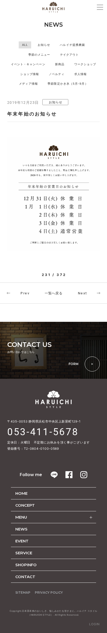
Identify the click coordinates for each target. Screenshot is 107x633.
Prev (25, 293)
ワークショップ (85, 64)
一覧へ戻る (54, 293)
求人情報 (80, 74)
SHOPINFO (26, 564)
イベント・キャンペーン (28, 64)
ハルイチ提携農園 (72, 45)
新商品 (59, 64)
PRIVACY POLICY (49, 592)
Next (82, 293)
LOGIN (94, 624)
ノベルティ (57, 74)
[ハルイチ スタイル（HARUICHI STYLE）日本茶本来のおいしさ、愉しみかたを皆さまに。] (53, 7)
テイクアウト (69, 54)
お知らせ (44, 45)
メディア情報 (28, 83)
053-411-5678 (42, 432)
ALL (25, 45)
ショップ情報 (29, 74)
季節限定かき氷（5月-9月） (68, 83)
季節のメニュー (39, 54)
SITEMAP (22, 592)
